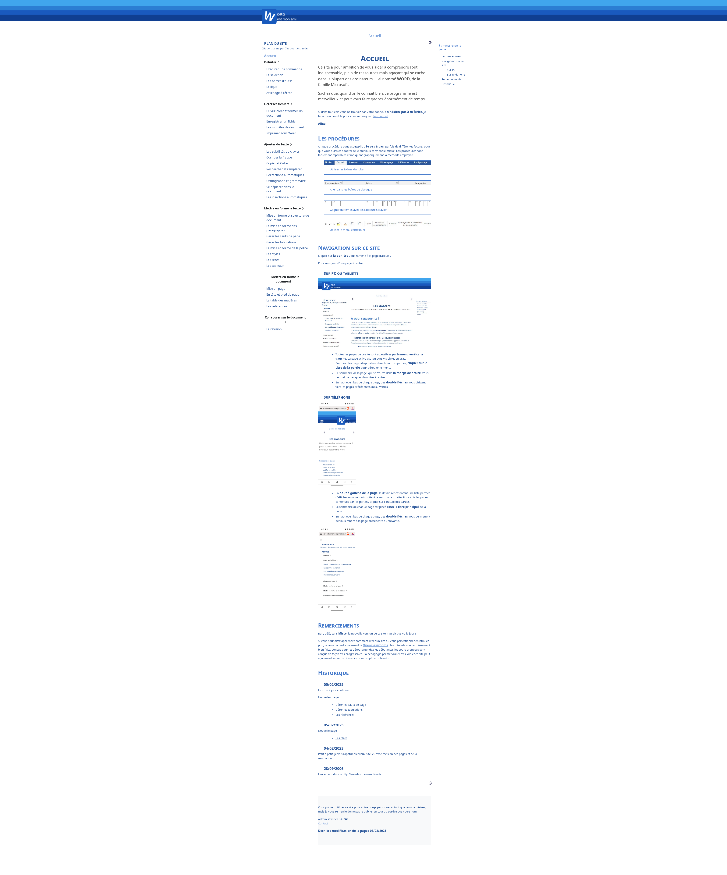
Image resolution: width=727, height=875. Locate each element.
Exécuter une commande (284, 69)
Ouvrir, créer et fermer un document (284, 113)
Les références (276, 306)
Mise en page (275, 288)
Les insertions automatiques (286, 197)
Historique (448, 84)
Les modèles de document (285, 127)
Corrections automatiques (285, 175)
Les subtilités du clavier (283, 151)
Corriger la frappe (279, 157)
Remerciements (451, 79)
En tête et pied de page (282, 294)
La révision (274, 329)
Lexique (271, 87)
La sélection (274, 75)
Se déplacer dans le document (280, 189)
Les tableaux (275, 266)
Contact (323, 823)
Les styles (273, 254)
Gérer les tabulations (281, 242)
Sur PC (451, 70)
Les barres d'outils (279, 81)
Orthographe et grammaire (286, 181)
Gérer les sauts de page (283, 236)
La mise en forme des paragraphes (281, 228)
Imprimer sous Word (281, 133)
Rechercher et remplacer (284, 169)
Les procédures (451, 56)
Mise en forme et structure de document (287, 217)
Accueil (270, 56)
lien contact (380, 116)
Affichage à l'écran (279, 93)
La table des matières (281, 300)
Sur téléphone (456, 74)
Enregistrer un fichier (281, 121)
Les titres (272, 260)
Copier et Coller (277, 163)
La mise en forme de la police (287, 248)
